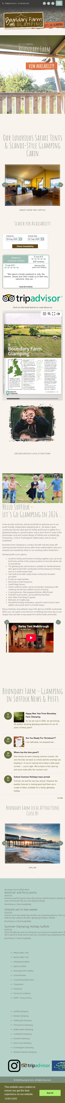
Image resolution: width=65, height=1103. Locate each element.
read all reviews (26, 287)
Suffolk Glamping (20, 1011)
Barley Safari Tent (21, 957)
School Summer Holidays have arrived (32, 777)
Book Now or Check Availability (18, 904)
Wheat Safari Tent (21, 952)
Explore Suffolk (19, 966)
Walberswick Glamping (23, 1029)
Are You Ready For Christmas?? (41, 738)
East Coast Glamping (22, 1043)
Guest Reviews (19, 975)
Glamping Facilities (21, 961)
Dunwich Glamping (21, 1038)
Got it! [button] (50, 1093)
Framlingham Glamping (23, 1047)
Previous (4, 184)
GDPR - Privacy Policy (22, 998)
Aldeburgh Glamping (22, 1020)
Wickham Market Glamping (24, 1052)
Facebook (17, 989)
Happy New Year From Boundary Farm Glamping (41, 715)
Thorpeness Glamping (23, 1025)
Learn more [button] (11, 1098)
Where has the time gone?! (26, 752)
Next (60, 184)
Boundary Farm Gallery (23, 970)
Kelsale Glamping (20, 1016)
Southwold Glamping (22, 1034)
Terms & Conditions (22, 993)
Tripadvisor (18, 984)
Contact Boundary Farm (23, 980)
